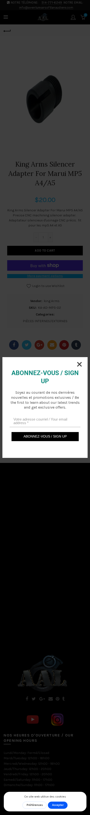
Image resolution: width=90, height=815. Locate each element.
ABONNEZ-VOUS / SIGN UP (45, 436)
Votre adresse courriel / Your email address (40, 421)
